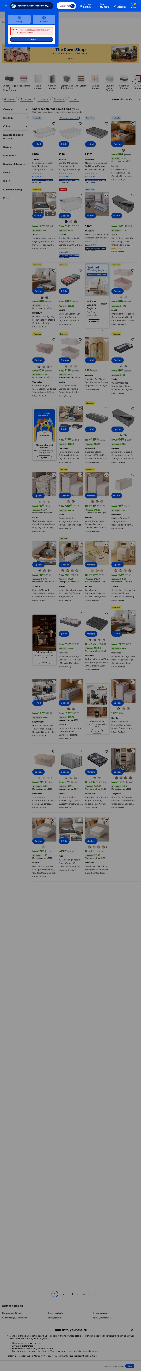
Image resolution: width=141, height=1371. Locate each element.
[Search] (72, 6)
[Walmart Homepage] (5, 5)
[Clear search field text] (66, 5)
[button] (103, 5)
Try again (32, 39)
